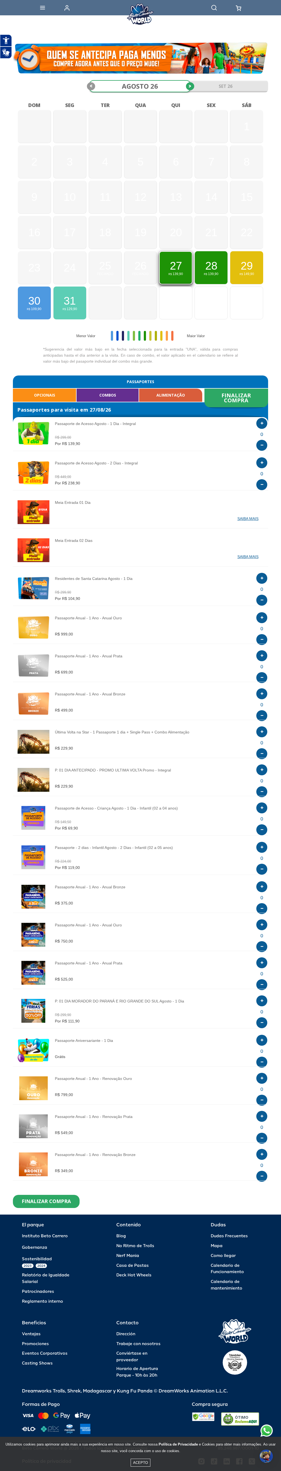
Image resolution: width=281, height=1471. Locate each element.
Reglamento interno (42, 1301)
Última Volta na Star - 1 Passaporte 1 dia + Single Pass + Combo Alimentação (122, 732)
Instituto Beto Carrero (45, 1236)
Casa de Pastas (132, 1265)
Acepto (140, 1463)
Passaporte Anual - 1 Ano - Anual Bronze (90, 694)
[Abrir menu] (42, 7)
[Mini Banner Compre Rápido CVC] (140, 58)
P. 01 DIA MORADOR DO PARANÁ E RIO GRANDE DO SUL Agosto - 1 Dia (119, 1001)
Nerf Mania (127, 1255)
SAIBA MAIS (247, 518)
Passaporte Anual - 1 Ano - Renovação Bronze (95, 1154)
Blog (121, 1236)
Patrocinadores (38, 1291)
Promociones (35, 1343)
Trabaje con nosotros (138, 1343)
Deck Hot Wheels (133, 1275)
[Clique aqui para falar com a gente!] (266, 1430)
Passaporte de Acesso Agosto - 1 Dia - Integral (95, 423)
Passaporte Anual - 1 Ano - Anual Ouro (88, 618)
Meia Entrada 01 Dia (73, 502)
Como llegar (223, 1255)
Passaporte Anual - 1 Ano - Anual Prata (88, 656)
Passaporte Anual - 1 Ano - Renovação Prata (94, 1116)
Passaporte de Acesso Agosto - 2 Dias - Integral (96, 463)
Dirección (125, 1334)
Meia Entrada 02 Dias (73, 540)
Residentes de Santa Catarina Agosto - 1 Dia (94, 578)
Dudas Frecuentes (229, 1236)
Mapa (217, 1246)
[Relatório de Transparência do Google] (203, 1419)
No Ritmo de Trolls (135, 1246)
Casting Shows (37, 1363)
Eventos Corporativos (45, 1353)
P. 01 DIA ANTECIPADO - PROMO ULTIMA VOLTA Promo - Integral (113, 770)
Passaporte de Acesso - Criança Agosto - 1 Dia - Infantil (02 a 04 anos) (116, 808)
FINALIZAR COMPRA (236, 398)
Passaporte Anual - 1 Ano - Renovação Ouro (93, 1078)
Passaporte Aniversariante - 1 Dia (84, 1040)
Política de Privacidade (178, 1444)
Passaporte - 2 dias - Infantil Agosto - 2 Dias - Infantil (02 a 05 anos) (114, 847)
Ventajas (31, 1334)
